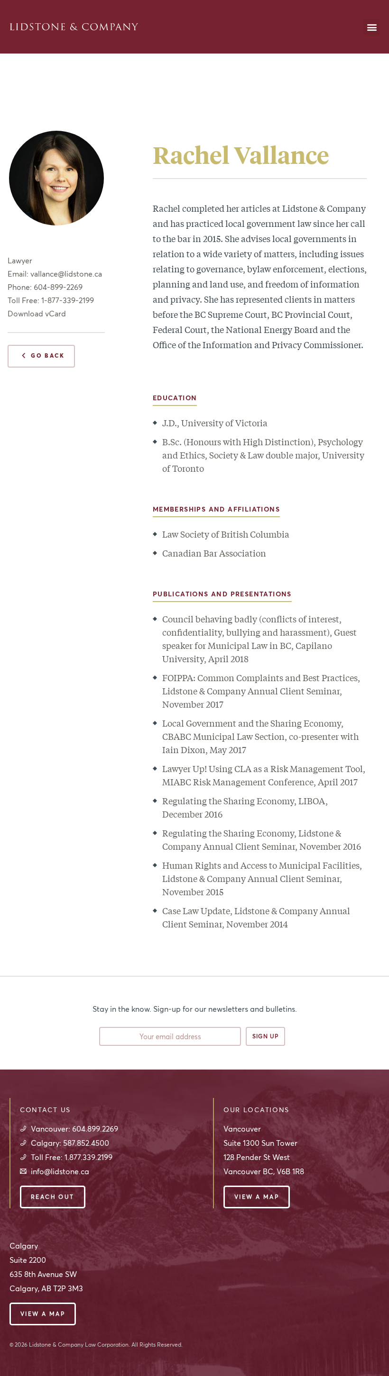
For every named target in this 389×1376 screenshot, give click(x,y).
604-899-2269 (58, 287)
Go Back (42, 356)
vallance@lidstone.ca (66, 274)
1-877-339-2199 (67, 300)
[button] (372, 27)
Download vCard (37, 313)
